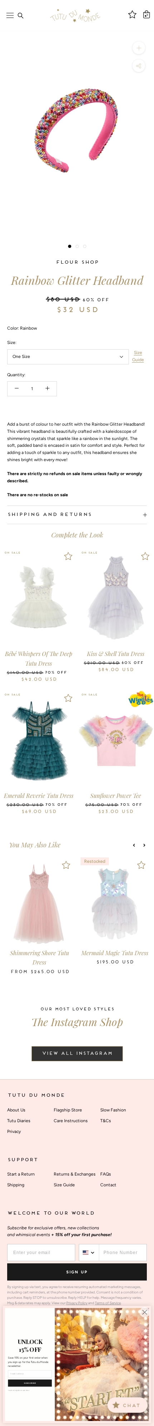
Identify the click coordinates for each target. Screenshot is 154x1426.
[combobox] (89, 1252)
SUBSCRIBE (30, 1383)
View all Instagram (77, 1054)
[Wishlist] (68, 556)
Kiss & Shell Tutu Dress (115, 653)
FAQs (105, 1174)
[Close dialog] (144, 1312)
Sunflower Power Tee (115, 795)
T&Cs (105, 1120)
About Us (16, 1109)
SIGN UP (77, 1272)
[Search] (20, 15)
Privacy (14, 1131)
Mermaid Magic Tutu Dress (114, 953)
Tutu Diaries (18, 1120)
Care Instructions (71, 1120)
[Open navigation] (10, 15)
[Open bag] (146, 14)
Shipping (15, 1184)
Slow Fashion (113, 1109)
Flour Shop (77, 262)
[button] (134, 845)
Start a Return (21, 1174)
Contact (108, 1184)
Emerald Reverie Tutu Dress (38, 795)
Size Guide (138, 356)
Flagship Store (68, 1109)
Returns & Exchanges (75, 1174)
